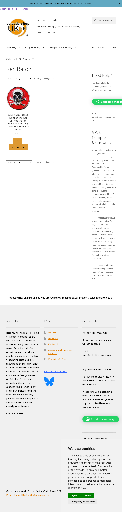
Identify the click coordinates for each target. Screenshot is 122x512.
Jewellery (11, 47)
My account (42, 20)
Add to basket (18, 147)
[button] (100, 419)
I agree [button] (74, 495)
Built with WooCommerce (35, 494)
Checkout (55, 20)
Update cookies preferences (14, 8)
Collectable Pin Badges (18, 58)
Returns (52, 332)
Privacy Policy (13, 494)
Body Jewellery (32, 47)
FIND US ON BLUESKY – (55, 371)
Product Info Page (57, 359)
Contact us (50, 32)
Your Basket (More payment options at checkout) (58, 26)
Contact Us (54, 344)
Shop (39, 32)
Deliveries (53, 338)
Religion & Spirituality (61, 47)
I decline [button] (87, 495)
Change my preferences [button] (83, 501)
